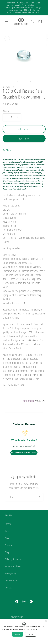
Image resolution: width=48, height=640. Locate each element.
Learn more (32, 629)
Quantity (6, 110)
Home (7, 531)
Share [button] (8, 150)
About (7, 538)
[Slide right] (30, 81)
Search (8, 523)
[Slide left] (17, 81)
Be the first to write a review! (24, 452)
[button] (6, 21)
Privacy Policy (10, 573)
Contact (8, 587)
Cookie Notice (11, 580)
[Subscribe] (39, 497)
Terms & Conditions (13, 566)
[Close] (45, 621)
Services (8, 545)
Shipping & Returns (13, 559)
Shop (7, 552)
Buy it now (24, 138)
